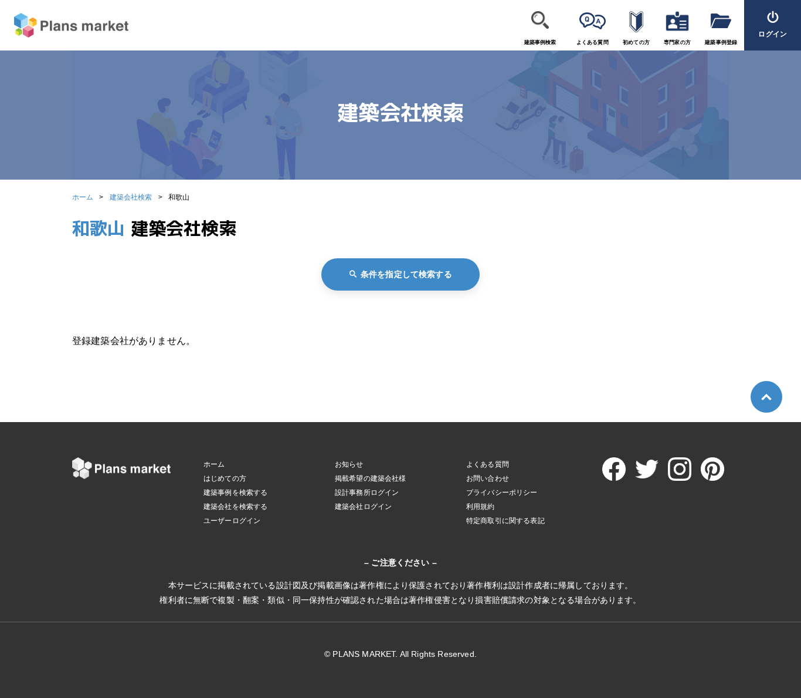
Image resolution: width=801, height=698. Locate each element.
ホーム (82, 197)
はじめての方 (224, 478)
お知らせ (349, 464)
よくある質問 (592, 42)
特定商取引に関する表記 (505, 521)
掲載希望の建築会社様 (370, 478)
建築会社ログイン (363, 507)
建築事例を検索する (235, 492)
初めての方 (636, 42)
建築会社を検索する (235, 507)
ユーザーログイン (231, 521)
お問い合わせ (487, 478)
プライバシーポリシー (502, 492)
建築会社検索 (131, 197)
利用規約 (480, 507)
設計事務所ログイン (367, 492)
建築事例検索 (540, 42)
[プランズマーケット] (64, 25)
